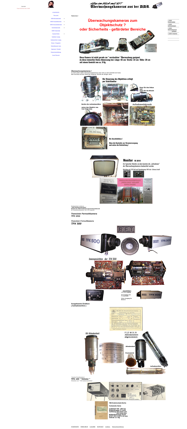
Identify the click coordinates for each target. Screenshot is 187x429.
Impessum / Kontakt (56, 49)
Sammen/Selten (55, 33)
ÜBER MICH (84, 426)
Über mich (55, 15)
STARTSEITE (55, 12)
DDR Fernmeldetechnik (55, 21)
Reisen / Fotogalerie (55, 43)
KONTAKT (100, 426)
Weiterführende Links (56, 46)
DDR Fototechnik (56, 30)
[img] (23, 214)
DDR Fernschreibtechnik (56, 24)
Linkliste (107, 426)
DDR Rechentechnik (56, 18)
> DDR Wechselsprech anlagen (172, 29)
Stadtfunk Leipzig (56, 37)
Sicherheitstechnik (56, 27)
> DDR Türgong (172, 33)
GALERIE (92, 426)
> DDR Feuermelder (171, 21)
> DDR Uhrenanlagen (172, 25)
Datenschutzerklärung (56, 52)
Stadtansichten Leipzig (56, 40)
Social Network (56, 55)
